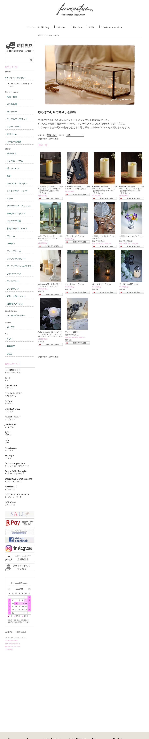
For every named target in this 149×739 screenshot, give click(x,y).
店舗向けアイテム (15, 304)
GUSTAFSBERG (14, 395)
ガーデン (11, 327)
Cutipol (9, 402)
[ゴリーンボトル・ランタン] (104, 280)
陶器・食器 (12, 97)
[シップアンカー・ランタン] (77, 280)
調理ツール (12, 134)
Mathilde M (11, 154)
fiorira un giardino (17, 465)
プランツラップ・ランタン (74, 236)
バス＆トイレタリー (16, 316)
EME (7, 379)
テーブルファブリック (17, 119)
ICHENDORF (13, 371)
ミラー (10, 199)
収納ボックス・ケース (17, 229)
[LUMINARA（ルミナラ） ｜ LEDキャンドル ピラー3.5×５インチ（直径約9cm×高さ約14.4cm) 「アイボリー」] (77, 183)
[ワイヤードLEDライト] (77, 328)
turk (7, 441)
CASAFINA (11, 387)
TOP (39, 35)
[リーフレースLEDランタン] (131, 280)
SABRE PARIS (13, 418)
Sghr (8, 434)
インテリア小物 (14, 221)
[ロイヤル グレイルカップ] (131, 232)
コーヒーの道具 (14, 142)
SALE (9, 354)
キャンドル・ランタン (15, 78)
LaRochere (10, 503)
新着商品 (11, 347)
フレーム (11, 236)
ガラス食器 (12, 104)
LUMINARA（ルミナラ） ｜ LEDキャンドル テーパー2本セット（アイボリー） (50, 238)
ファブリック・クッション (19, 206)
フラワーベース (14, 274)
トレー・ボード (14, 127)
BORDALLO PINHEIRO (18, 480)
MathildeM (12, 488)
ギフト (10, 339)
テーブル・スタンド (16, 214)
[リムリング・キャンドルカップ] (104, 232)
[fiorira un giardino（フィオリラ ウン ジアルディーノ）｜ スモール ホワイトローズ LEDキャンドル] (50, 328)
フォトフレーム (14, 251)
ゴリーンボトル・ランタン (101, 284)
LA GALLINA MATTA (17, 496)
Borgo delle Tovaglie (16, 472)
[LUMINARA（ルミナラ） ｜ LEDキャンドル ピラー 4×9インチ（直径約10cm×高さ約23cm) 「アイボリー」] (50, 183)
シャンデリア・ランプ (17, 191)
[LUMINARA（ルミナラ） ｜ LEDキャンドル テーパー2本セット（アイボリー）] (50, 232)
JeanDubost (11, 426)
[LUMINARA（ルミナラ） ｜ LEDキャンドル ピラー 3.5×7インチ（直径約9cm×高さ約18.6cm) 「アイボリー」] (104, 183)
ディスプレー (13, 281)
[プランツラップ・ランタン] (77, 232)
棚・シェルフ (13, 169)
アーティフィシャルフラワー (20, 266)
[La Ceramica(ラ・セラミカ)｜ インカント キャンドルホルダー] (50, 280)
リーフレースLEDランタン (128, 284)
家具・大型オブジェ (16, 297)
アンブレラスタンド (16, 259)
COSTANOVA (12, 410)
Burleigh (9, 457)
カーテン (11, 244)
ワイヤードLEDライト (73, 332)
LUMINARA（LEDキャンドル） (20, 85)
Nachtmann (11, 449)
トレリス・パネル (15, 161)
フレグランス (13, 289)
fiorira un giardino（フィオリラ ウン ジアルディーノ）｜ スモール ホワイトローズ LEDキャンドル (51, 334)
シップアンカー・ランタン (74, 284)
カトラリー (12, 112)
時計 (9, 176)
